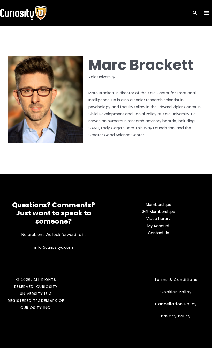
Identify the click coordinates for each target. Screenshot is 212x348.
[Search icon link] (195, 13)
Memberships (158, 204)
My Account (158, 225)
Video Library (158, 218)
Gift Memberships (158, 211)
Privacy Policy (176, 316)
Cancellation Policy (176, 304)
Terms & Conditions (176, 279)
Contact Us (158, 232)
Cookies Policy (176, 291)
